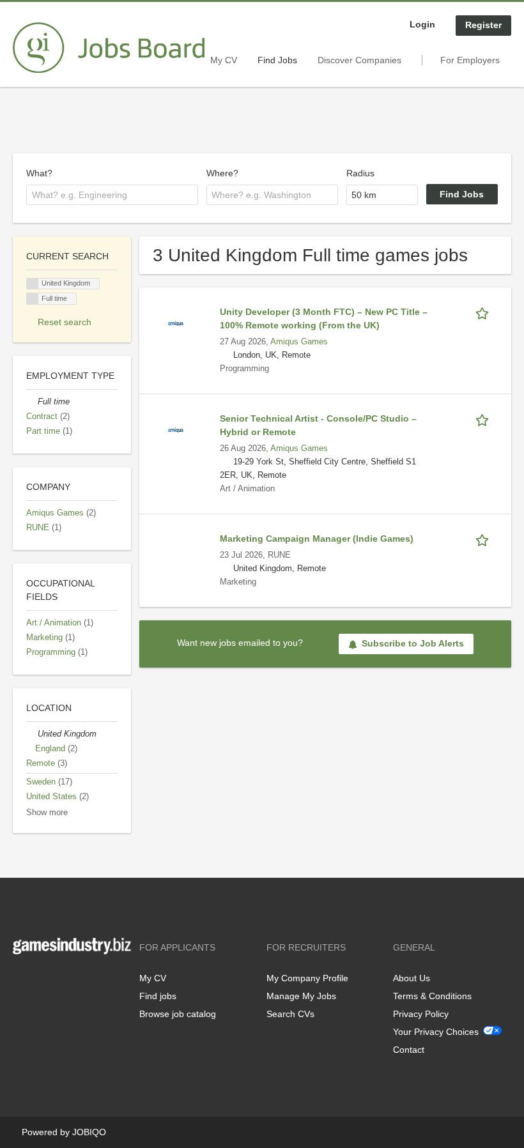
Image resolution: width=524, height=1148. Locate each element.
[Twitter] (43, 981)
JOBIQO (89, 1132)
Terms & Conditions (432, 996)
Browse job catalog (177, 1014)
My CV (223, 60)
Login (422, 24)
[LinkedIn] (62, 981)
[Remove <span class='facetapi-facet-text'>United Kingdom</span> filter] (32, 284)
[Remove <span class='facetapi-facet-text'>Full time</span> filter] (32, 298)
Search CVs (290, 1014)
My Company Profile (307, 978)
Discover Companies (359, 60)
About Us (411, 978)
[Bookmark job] (484, 312)
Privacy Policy (421, 1014)
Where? (222, 173)
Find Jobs (277, 60)
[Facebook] (22, 981)
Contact (408, 1050)
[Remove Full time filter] (32, 401)
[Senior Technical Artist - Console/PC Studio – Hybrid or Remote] (176, 429)
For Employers (470, 60)
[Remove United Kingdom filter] (32, 734)
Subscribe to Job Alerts (413, 643)
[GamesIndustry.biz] (108, 47)
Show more (47, 812)
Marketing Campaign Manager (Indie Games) (316, 538)
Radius (360, 173)
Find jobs (157, 996)
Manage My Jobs (301, 996)
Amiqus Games (299, 341)
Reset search (64, 322)
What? (39, 173)
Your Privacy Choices (436, 1032)
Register (483, 25)
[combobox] (112, 195)
